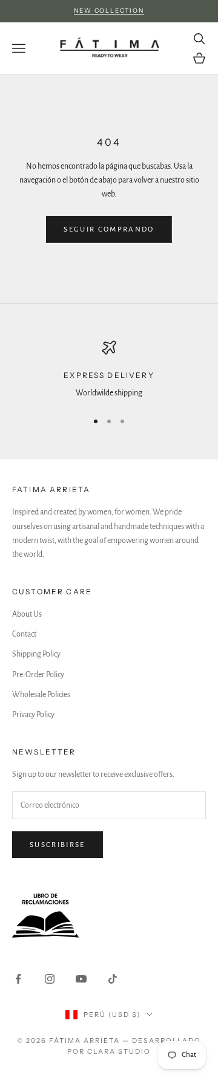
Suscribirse (57, 845)
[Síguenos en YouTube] (81, 979)
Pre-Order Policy (38, 674)
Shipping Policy (36, 654)
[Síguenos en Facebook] (18, 979)
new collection (109, 11)
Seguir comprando (109, 229)
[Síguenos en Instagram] (50, 979)
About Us (27, 614)
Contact (24, 634)
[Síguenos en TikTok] (113, 979)
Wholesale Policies (41, 694)
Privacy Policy (33, 714)
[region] (109, 370)
